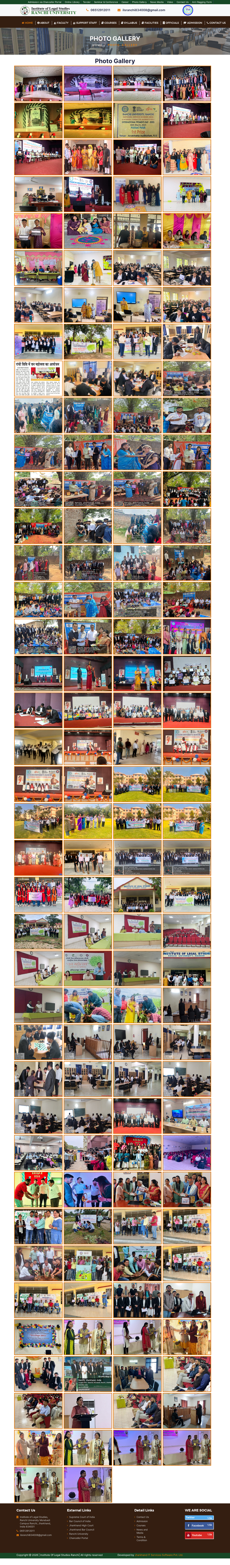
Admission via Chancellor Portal (44, 2)
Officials (172, 22)
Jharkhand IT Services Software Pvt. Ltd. (159, 1555)
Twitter (190, 1517)
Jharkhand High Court (81, 1525)
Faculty (62, 22)
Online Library (72, 2)
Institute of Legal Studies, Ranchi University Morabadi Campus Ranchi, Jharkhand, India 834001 (35, 1522)
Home (28, 22)
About (44, 22)
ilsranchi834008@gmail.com (36, 1535)
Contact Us (183, 2)
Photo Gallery (139, 2)
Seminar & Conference (106, 2)
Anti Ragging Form (202, 2)
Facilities (151, 22)
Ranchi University (78, 1533)
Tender (87, 2)
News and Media (142, 1531)
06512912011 (27, 1530)
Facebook (197, 1525)
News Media (156, 2)
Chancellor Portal (78, 1538)
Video (170, 2)
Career (125, 2)
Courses (110, 22)
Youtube (196, 1535)
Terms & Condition (142, 1539)
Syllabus (130, 22)
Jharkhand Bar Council (81, 1529)
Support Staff (86, 22)
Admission (194, 22)
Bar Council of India (80, 1521)
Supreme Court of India (82, 1517)
